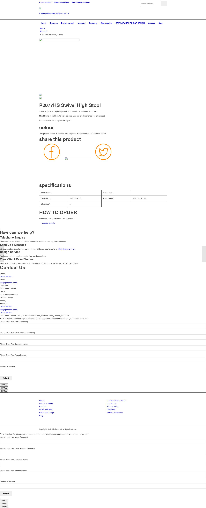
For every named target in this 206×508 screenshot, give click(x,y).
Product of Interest (7, 366)
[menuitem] (45, 2)
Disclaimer (111, 409)
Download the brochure (81, 2)
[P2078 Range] (204, 254)
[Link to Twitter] (156, 429)
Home (42, 28)
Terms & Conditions (115, 412)
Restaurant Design (46, 412)
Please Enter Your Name (14, 322)
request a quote (48, 223)
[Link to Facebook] (160, 429)
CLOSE (4, 385)
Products (44, 31)
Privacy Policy (113, 406)
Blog (41, 415)
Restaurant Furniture (61, 2)
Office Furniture (45, 2)
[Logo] (46, 13)
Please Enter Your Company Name (14, 344)
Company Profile (46, 403)
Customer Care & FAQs (116, 400)
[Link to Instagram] (165, 429)
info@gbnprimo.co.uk (60, 13)
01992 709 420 (6, 276)
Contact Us (111, 403)
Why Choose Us (45, 409)
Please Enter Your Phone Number (13, 355)
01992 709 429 (6, 312)
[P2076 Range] (2, 254)
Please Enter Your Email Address (17, 333)
